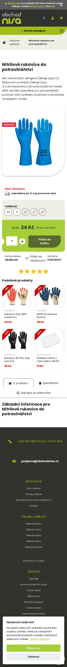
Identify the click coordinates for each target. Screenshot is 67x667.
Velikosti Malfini (33, 523)
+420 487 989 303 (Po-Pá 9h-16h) (40, 441)
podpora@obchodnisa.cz (40, 461)
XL (42, 212)
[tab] (18, 383)
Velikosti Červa (33, 541)
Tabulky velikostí (33, 494)
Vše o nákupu (33, 488)
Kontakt (33, 505)
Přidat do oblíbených (37, 259)
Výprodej (33, 578)
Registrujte (14, 3)
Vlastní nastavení (39, 638)
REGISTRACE (37, 6)
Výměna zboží (33, 607)
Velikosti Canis (33, 529)
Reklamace (33, 596)
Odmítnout (33, 656)
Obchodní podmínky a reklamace (34, 500)
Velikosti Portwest (33, 547)
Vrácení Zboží (33, 590)
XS (8, 212)
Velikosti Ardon (33, 535)
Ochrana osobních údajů (33, 584)
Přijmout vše (33, 648)
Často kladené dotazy (33, 613)
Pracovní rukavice (15, 42)
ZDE (52, 6)
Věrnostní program (33, 602)
